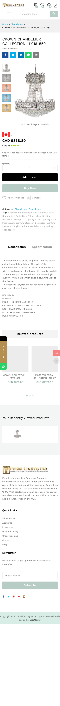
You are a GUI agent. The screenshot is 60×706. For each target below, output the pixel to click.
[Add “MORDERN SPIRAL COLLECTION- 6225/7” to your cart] (40, 370)
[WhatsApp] (3, 366)
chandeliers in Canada (34, 212)
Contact (6, 540)
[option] (15, 366)
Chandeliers (21, 209)
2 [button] (30, 396)
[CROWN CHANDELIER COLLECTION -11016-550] (5, 55)
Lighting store (33, 219)
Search (54, 14)
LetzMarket (35, 620)
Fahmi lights (34, 216)
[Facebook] (3, 596)
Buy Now (30, 188)
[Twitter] (8, 596)
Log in (56, 7)
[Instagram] (24, 596)
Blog (4, 544)
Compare (37, 198)
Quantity (6, 164)
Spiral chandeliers (31, 226)
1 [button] (27, 396)
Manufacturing (10, 531)
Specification (42, 246)
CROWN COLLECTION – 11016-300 (15, 376)
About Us (7, 523)
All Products (8, 518)
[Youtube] (19, 596)
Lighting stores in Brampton (31, 223)
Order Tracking (10, 536)
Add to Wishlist (16, 198)
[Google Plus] (13, 596)
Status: (6, 145)
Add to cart (30, 177)
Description (17, 246)
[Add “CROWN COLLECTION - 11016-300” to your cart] (11, 370)
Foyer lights (35, 209)
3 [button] (33, 396)
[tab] (17, 248)
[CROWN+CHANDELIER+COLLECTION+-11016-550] (13, 55)
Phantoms (7, 527)
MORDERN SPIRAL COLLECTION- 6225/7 (44, 376)
